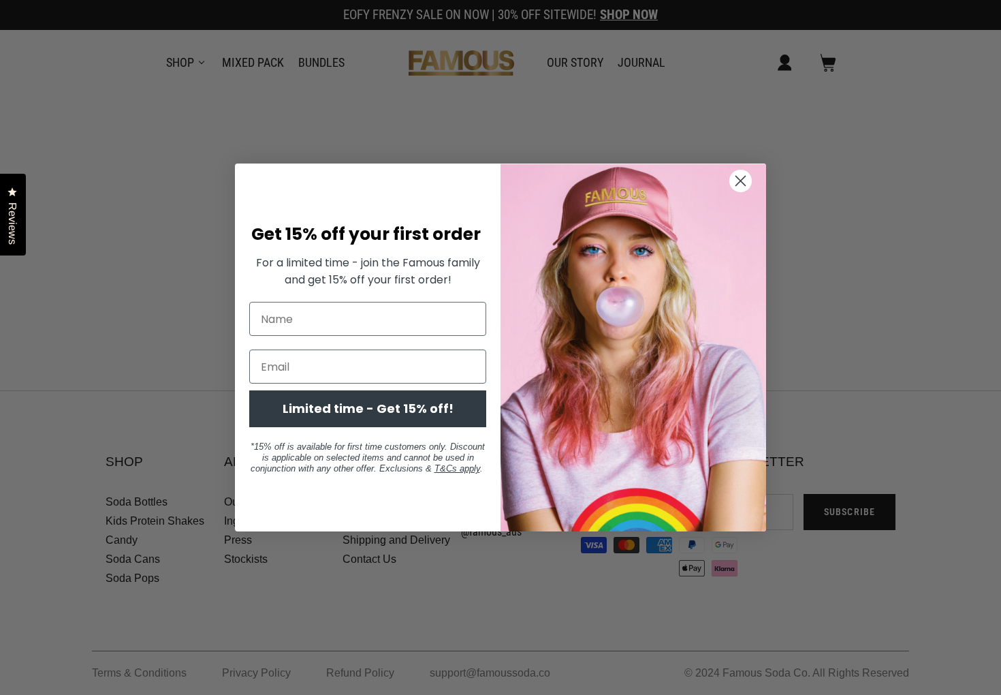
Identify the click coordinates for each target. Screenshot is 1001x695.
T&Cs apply (457, 468)
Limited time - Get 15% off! (368, 408)
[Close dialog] (749, 181)
